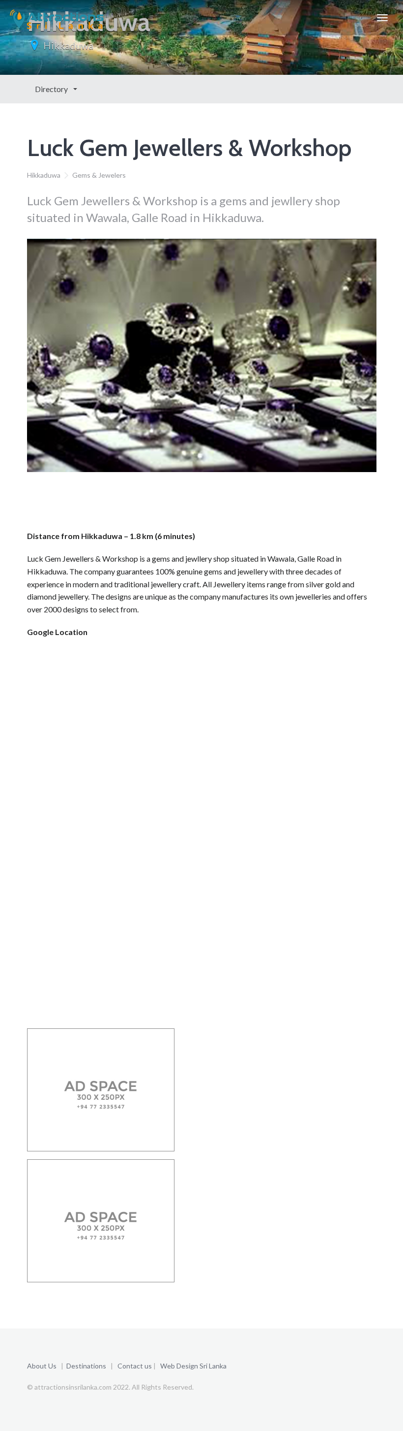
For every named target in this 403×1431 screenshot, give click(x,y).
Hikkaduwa (68, 45)
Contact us (134, 1366)
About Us (42, 1366)
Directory (52, 89)
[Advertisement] (206, 504)
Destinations (86, 1366)
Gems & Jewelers (99, 175)
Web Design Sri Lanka (193, 1366)
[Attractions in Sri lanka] (57, 17)
